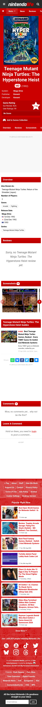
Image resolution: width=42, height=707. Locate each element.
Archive (34, 492)
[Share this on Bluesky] (17, 360)
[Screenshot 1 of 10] (19, 300)
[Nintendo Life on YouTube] (16, 646)
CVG (27, 685)
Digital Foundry (29, 676)
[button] (39, 302)
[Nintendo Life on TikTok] (26, 646)
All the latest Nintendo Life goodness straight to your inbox (21, 695)
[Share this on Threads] (32, 360)
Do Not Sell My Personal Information (25, 666)
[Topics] (4, 4)
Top (7, 483)
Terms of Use (11, 492)
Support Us (9, 487)
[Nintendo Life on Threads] (26, 652)
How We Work (32, 483)
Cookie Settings (13, 496)
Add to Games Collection (17, 120)
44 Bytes (29, 663)
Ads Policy (23, 492)
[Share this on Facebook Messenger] (36, 360)
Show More (21, 631)
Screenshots (31, 128)
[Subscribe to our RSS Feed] (6, 646)
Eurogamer (28, 681)
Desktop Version (29, 496)
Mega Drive (18, 91)
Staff (21, 483)
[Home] (3, 11)
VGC (37, 681)
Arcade (5, 206)
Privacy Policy (31, 487)
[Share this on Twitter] (27, 360)
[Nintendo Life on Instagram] (16, 652)
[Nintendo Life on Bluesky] (6, 652)
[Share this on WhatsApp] (12, 360)
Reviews (18, 128)
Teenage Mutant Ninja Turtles (13, 230)
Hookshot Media (18, 661)
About (14, 483)
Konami (16, 94)
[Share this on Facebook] (22, 360)
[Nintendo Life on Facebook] (35, 652)
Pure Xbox (31, 672)
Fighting (14, 206)
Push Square (18, 672)
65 (14, 340)
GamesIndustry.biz (15, 685)
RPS (33, 685)
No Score (7, 113)
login (34, 431)
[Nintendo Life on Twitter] (35, 646)
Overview (7, 128)
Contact (20, 487)
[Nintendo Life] (21, 4)
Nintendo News (9, 681)
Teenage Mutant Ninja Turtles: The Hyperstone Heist (21, 76)
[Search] (38, 4)
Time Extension (13, 676)
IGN (19, 681)
